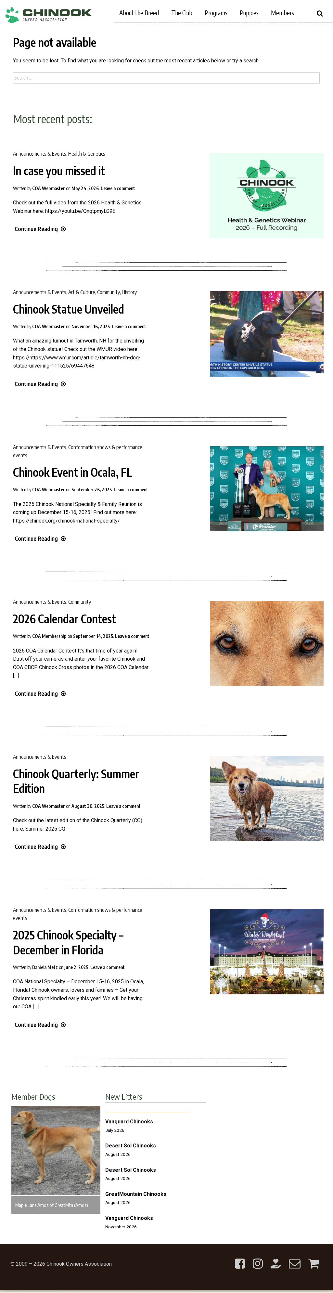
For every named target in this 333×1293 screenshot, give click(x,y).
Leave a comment (118, 188)
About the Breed (139, 13)
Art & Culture (81, 292)
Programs (216, 13)
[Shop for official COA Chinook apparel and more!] (313, 1258)
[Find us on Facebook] (240, 1258)
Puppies (249, 13)
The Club (181, 13)
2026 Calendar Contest (64, 619)
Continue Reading (36, 228)
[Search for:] (166, 78)
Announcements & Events (39, 153)
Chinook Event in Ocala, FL (73, 472)
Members (282, 13)
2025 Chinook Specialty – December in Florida (68, 942)
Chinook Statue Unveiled (68, 309)
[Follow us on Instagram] (258, 1258)
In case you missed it (59, 170)
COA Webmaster (48, 188)
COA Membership (49, 636)
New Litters (123, 1096)
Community (108, 292)
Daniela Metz (45, 967)
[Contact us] (295, 1258)
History (129, 292)
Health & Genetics (86, 153)
